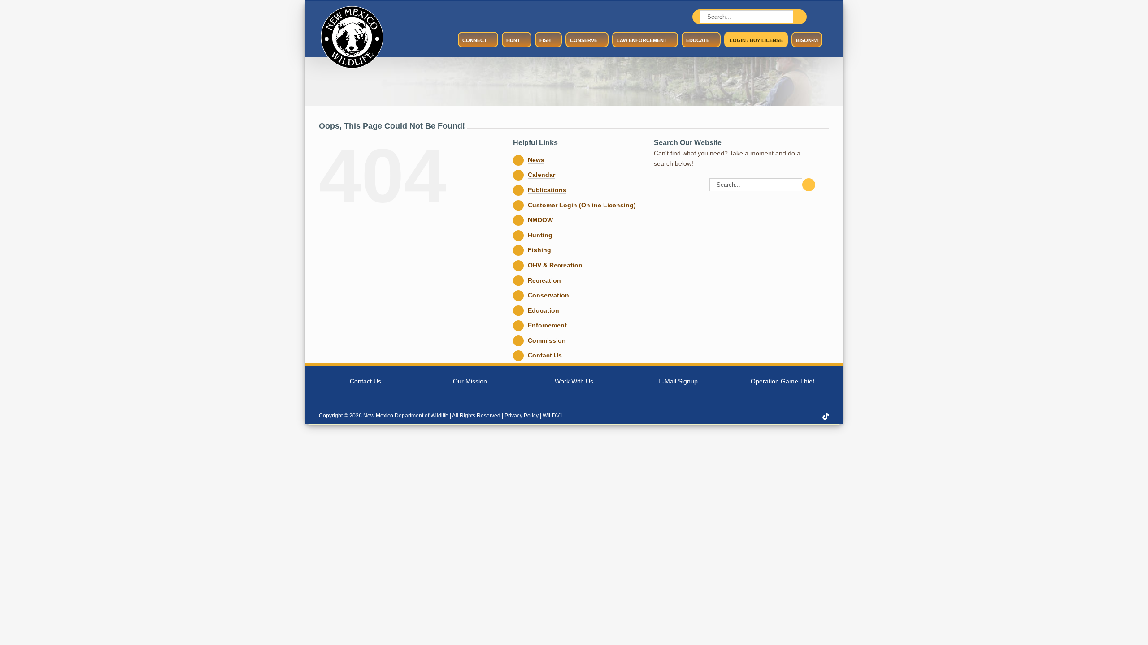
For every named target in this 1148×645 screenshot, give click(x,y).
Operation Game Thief (782, 381)
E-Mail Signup (678, 381)
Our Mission (470, 381)
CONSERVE (583, 40)
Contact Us (545, 355)
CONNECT (474, 40)
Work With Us (574, 381)
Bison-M (807, 40)
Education (543, 310)
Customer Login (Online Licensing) (582, 205)
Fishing (539, 250)
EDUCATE (697, 40)
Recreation (544, 280)
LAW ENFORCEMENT (642, 40)
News (536, 159)
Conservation (548, 295)
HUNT (513, 40)
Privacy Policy (521, 416)
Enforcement (547, 325)
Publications (547, 190)
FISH (545, 40)
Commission (547, 340)
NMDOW (540, 220)
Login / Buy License (756, 40)
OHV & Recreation (555, 265)
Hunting (540, 235)
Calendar (541, 174)
